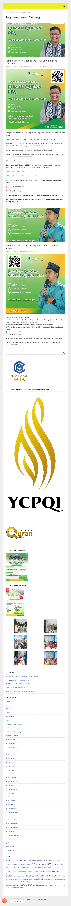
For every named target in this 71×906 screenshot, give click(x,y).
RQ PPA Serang (10, 831)
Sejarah (8, 839)
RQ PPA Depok (10, 770)
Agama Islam (9, 705)
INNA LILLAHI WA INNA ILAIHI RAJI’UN (17, 680)
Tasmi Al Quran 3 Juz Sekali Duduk (53, 882)
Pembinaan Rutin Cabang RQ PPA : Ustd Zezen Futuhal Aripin (34, 247)
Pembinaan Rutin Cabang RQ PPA (47, 861)
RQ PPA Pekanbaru (11, 820)
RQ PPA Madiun (10, 804)
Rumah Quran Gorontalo (35, 876)
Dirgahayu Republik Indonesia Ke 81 (16, 687)
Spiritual (8, 843)
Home (7, 12)
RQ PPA (52, 864)
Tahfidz (11, 882)
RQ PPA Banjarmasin (12, 751)
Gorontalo (24, 860)
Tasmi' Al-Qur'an (28, 882)
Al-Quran (8, 709)
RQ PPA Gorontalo (11, 777)
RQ (33, 864)
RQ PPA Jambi (10, 785)
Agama (8, 701)
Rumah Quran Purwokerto (13, 879)
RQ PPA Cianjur (10, 762)
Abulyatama (9, 860)
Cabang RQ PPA (16, 860)
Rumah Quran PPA (55, 875)
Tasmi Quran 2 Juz (51, 885)
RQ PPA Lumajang (11, 800)
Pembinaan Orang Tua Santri (14, 724)
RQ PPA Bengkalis (11, 758)
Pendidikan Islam (11, 739)
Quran (29, 864)
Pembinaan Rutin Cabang (28, 66)
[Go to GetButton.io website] (4, 904)
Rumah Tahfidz (38, 879)
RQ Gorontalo (41, 864)
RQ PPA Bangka (10, 747)
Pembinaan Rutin (12, 66)
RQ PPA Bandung (11, 743)
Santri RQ (47, 879)
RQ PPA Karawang (11, 789)
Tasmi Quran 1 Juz (39, 885)
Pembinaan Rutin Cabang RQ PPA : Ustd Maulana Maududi (31, 62)
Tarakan (15, 882)
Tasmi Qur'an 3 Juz (12, 885)
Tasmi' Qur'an (10, 846)
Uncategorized (10, 850)
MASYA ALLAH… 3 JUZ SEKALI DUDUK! (18, 684)
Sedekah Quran (54, 879)
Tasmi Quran (25, 885)
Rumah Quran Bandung (19, 876)
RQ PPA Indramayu (11, 781)
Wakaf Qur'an (19, 887)
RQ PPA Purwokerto (11, 827)
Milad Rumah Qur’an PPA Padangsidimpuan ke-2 (20, 691)
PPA (17, 864)
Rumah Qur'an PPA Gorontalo (43, 871)
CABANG (8, 712)
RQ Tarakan (26, 871)
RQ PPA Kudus (10, 793)
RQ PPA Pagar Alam (11, 812)
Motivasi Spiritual (11, 716)
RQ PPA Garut (10, 774)
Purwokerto (23, 864)
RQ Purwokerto (18, 871)
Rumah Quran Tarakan (26, 879)
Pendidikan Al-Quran (12, 735)
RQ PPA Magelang (11, 808)
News (7, 720)
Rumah (31, 872)
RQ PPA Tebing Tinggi (12, 835)
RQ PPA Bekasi (10, 754)
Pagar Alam (32, 860)
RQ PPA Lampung (11, 797)
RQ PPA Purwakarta (11, 823)
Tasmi (20, 882)
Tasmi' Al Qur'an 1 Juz (38, 882)
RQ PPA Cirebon (10, 766)
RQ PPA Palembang (11, 816)
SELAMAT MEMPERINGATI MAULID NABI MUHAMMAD (22, 676)
